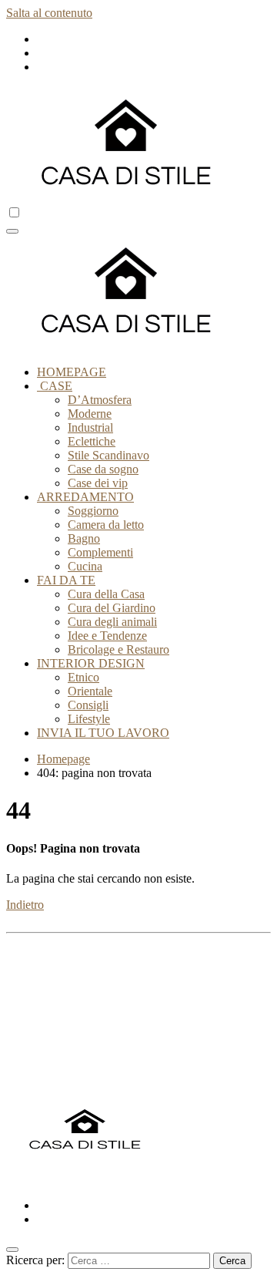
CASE (54, 385)
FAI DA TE (66, 580)
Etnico (83, 677)
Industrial (90, 427)
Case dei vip (98, 482)
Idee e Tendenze (107, 635)
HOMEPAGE (71, 371)
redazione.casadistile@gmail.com (164, 987)
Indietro (25, 904)
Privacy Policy (72, 1027)
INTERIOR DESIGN (91, 663)
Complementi (100, 552)
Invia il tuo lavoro (80, 1083)
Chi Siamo (62, 1055)
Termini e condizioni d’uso (102, 1041)
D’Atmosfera (100, 399)
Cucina (85, 566)
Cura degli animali (112, 621)
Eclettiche (91, 441)
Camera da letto (106, 524)
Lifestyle (89, 718)
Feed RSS (61, 1014)
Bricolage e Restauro (118, 649)
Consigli (88, 705)
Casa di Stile (36, 1179)
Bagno (84, 538)
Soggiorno (93, 510)
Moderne (90, 413)
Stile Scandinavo (108, 455)
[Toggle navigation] (12, 231)
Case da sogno (103, 469)
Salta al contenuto (49, 12)
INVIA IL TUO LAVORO (103, 732)
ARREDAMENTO (85, 496)
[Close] (12, 1249)
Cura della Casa (106, 593)
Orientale (90, 691)
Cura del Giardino (111, 607)
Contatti (56, 1069)
